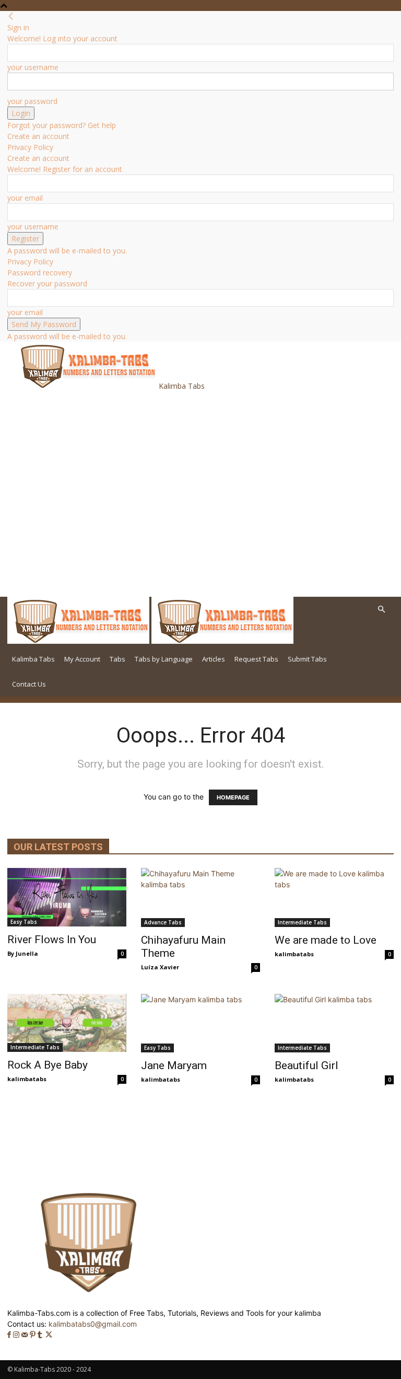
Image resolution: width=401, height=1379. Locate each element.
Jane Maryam (174, 1065)
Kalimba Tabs (33, 659)
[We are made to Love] (334, 897)
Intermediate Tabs (302, 922)
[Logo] (79, 641)
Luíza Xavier (160, 967)
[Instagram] (17, 1334)
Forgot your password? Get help (61, 125)
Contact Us (29, 684)
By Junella (22, 953)
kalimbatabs (294, 954)
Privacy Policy (30, 147)
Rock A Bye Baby (47, 1065)
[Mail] (25, 1334)
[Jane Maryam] (200, 1023)
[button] (381, 610)
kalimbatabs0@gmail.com (93, 1323)
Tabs (117, 659)
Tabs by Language (164, 659)
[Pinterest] (34, 1334)
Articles (213, 659)
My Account (82, 659)
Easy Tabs (23, 921)
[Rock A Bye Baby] (66, 1023)
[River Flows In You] (66, 897)
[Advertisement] (137, 414)
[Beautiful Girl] (334, 1023)
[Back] (11, 16)
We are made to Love (325, 940)
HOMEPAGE (233, 797)
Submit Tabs (307, 659)
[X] (48, 1334)
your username (32, 67)
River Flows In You (51, 939)
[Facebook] (10, 1334)
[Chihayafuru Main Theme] (200, 897)
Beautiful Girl (306, 1065)
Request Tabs (256, 659)
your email (25, 198)
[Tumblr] (41, 1334)
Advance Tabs (163, 922)
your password (32, 101)
